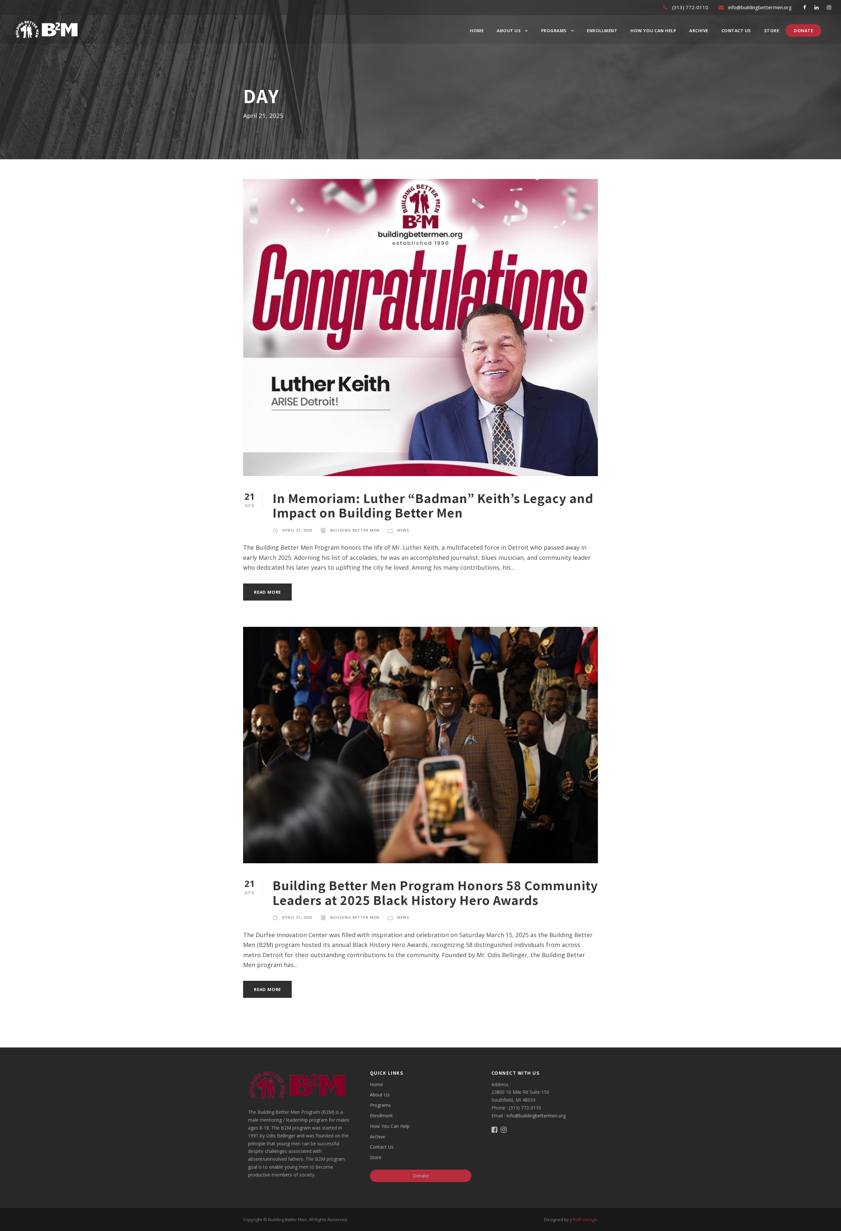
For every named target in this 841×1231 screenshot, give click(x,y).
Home (477, 30)
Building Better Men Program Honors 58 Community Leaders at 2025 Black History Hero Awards (435, 892)
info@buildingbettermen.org (536, 1115)
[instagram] (829, 7)
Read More (267, 592)
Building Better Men (354, 530)
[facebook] (804, 7)
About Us (509, 30)
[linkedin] (816, 7)
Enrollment (602, 30)
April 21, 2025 (297, 530)
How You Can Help (653, 30)
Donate (803, 30)
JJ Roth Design (583, 1219)
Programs (554, 30)
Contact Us (736, 30)
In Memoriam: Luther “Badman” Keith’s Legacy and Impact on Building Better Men (433, 505)
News (403, 530)
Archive (698, 30)
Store (771, 30)
